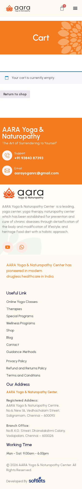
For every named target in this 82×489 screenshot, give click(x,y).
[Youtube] (7, 247)
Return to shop (15, 94)
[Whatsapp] (21, 247)
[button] (75, 8)
